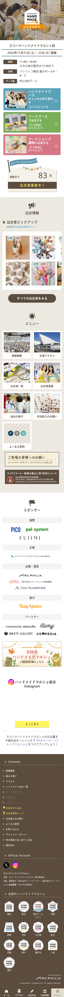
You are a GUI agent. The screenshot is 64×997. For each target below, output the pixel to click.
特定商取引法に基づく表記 (19, 840)
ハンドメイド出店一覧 (17, 787)
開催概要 (10, 771)
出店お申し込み (13, 808)
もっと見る (32, 724)
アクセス (19, 995)
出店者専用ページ (15, 813)
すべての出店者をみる (32, 298)
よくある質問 (12, 824)
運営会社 (10, 845)
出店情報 (45, 995)
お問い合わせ (12, 829)
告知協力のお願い (15, 819)
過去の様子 (11, 776)
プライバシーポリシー (17, 834)
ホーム (6, 995)
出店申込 (32, 995)
